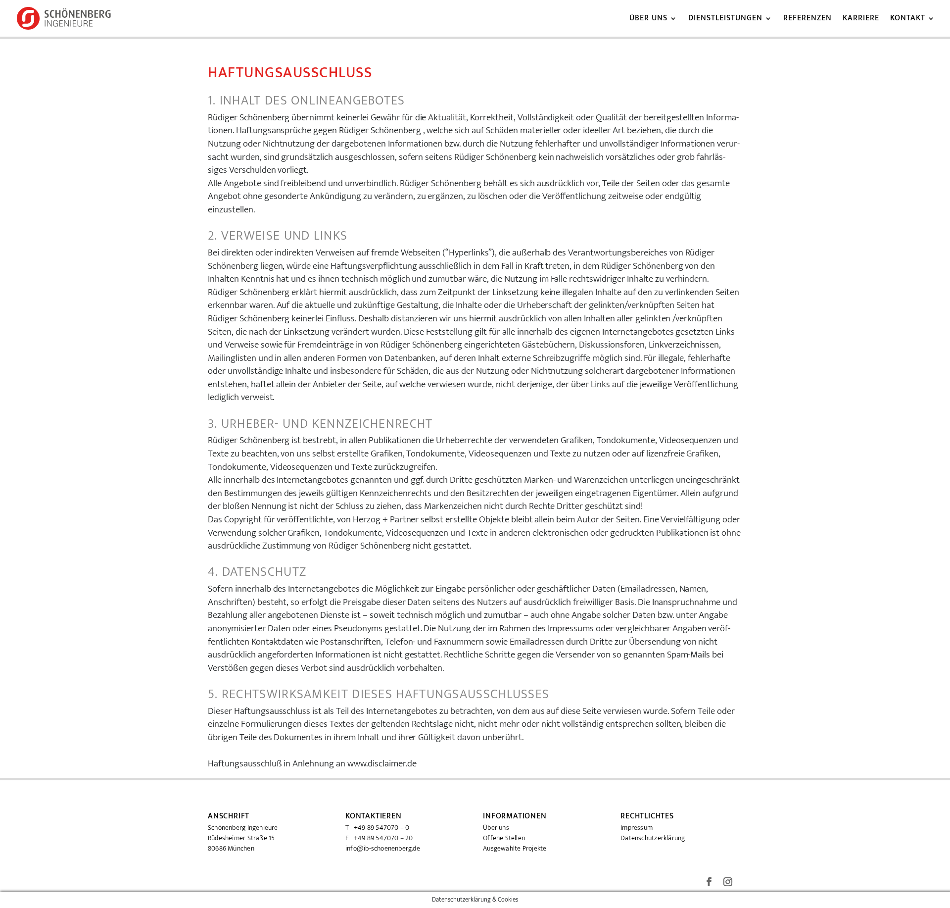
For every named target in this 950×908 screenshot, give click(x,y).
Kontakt (907, 20)
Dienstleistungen (725, 20)
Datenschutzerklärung (652, 838)
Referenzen (807, 20)
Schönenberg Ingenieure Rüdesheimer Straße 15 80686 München (243, 838)
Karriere (861, 20)
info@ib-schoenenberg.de (382, 848)
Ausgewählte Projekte (514, 848)
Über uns (648, 20)
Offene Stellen (504, 838)
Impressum (636, 827)
